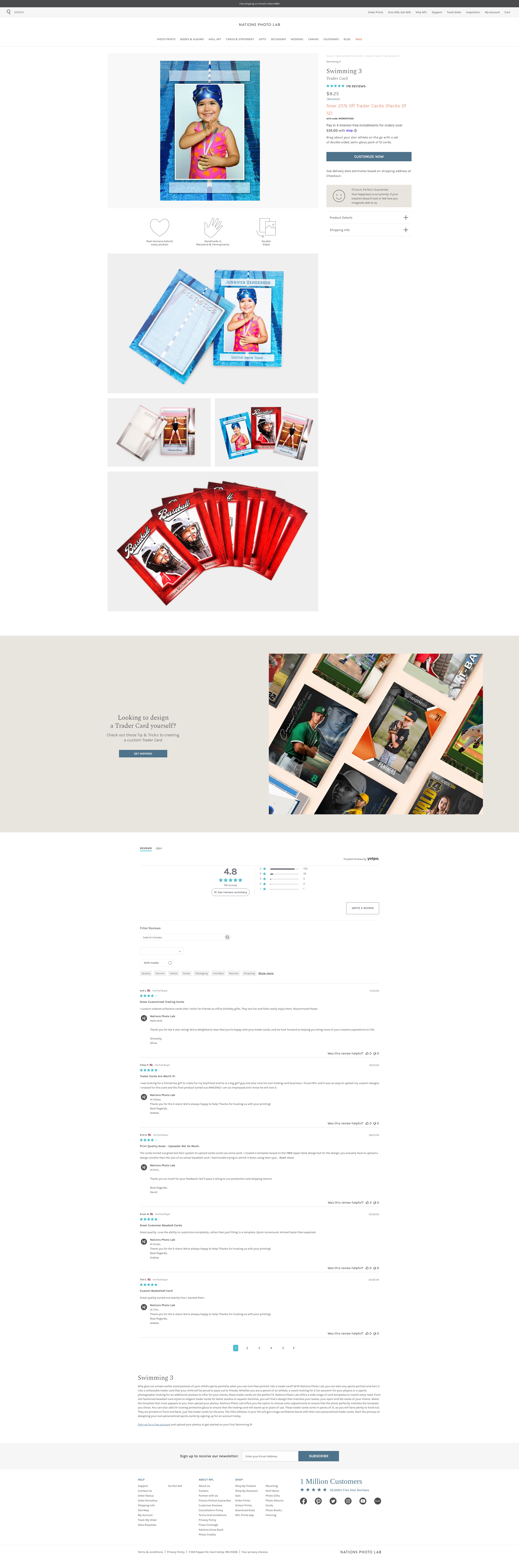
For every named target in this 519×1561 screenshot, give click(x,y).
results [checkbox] (233, 973)
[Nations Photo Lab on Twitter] (333, 1501)
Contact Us (145, 1491)
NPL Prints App (244, 1515)
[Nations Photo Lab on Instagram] (348, 1501)
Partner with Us (208, 1495)
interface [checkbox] (218, 973)
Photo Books (274, 1510)
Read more (286, 1157)
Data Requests (147, 1525)
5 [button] (283, 1348)
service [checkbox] (160, 973)
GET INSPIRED (143, 753)
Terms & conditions (150, 1552)
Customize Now (369, 156)
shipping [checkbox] (249, 973)
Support (143, 1486)
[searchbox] (182, 937)
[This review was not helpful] (374, 1053)
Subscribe (319, 1456)
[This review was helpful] (367, 1053)
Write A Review (363, 908)
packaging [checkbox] (201, 973)
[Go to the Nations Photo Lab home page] (259, 24)
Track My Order (147, 1520)
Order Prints (242, 1500)
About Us (204, 1486)
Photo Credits (207, 1534)
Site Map (143, 1510)
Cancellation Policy (211, 1510)
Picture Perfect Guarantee (215, 1500)
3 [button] (259, 1348)
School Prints (243, 1505)
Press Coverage (208, 1525)
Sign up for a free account (154, 1424)
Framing (271, 1515)
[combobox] (37, 12)
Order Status (146, 1495)
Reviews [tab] (146, 848)
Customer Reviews (210, 1505)
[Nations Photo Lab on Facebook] (303, 1501)
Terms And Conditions (212, 1515)
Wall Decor (272, 1491)
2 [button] (247, 1348)
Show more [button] (265, 973)
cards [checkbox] (186, 973)
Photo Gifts (273, 1495)
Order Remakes (147, 1500)
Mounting (272, 1486)
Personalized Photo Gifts (349, 56)
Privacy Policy (207, 1520)
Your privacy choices (255, 1552)
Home (329, 56)
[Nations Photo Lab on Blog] (377, 1501)
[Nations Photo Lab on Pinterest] (318, 1501)
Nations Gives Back (211, 1529)
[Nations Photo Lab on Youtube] (362, 1501)
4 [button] (271, 1348)
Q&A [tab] (159, 848)
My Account (145, 1515)
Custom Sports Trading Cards (382, 56)
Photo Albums (274, 1500)
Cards (269, 1505)
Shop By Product (245, 1486)
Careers (203, 1491)
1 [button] (235, 1348)
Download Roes (245, 1510)
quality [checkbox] (146, 973)
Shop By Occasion (246, 1491)
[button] (284, 869)
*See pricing (333, 98)
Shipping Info (146, 1505)
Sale (238, 1495)
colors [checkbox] (174, 973)
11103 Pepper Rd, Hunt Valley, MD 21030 (213, 1552)
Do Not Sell (175, 1486)
